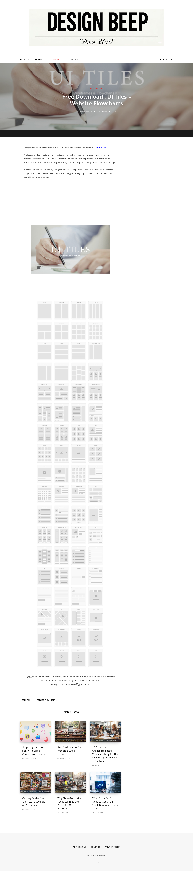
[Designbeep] (96, 28)
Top (97, 863)
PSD (101, 89)
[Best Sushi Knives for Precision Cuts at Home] (70, 731)
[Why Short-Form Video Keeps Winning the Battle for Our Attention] (70, 782)
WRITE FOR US (71, 59)
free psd (26, 700)
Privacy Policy (113, 847)
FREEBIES (54, 59)
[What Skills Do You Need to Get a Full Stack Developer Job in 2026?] (105, 782)
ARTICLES (24, 59)
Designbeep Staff (88, 111)
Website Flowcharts (47, 700)
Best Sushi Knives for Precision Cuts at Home (69, 751)
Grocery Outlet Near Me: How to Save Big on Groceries (33, 802)
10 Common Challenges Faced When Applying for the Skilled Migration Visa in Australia (105, 754)
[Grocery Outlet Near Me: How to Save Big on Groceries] (35, 782)
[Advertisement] (70, 201)
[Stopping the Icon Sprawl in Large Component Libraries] (35, 731)
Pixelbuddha (100, 147)
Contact (95, 847)
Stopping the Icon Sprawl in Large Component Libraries (34, 751)
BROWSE (38, 59)
